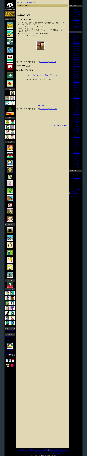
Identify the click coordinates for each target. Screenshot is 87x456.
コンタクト (10, 340)
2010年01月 (76, 91)
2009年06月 (76, 98)
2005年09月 (76, 153)
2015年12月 (76, 39)
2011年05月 (76, 76)
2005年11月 (76, 149)
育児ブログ (10, 350)
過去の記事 (72, 32)
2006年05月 (76, 146)
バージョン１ (10, 330)
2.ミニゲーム (77, 11)
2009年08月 (76, 96)
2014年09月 (76, 55)
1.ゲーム (75, 9)
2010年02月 (76, 89)
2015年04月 (76, 48)
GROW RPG (44, 450)
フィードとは (74, 193)
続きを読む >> (42, 105)
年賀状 (78, 21)
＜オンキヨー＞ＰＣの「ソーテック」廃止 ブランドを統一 (40, 75)
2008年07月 (76, 112)
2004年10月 (76, 158)
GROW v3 (52, 450)
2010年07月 (76, 87)
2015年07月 (76, 46)
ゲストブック (10, 338)
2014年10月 (76, 53)
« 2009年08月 (19, 2)
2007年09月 (76, 124)
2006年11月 (76, 137)
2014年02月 (76, 57)
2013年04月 (76, 62)
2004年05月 (76, 160)
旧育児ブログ (10, 353)
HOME (60, 453)
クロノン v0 (63, 451)
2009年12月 (76, 92)
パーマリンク (44, 62)
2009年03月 (76, 103)
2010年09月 (76, 83)
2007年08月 (76, 126)
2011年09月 (76, 75)
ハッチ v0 (47, 451)
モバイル (79, 14)
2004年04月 (76, 162)
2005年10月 (76, 151)
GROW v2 (59, 450)
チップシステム (45, 453)
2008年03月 (76, 119)
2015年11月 (76, 41)
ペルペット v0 (32, 451)
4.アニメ (75, 18)
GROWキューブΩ (23, 450)
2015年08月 (76, 44)
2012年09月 (76, 71)
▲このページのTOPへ (61, 125)
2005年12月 (76, 147)
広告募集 (36, 453)
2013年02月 (76, 66)
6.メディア (76, 25)
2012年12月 (76, 69)
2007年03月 (76, 131)
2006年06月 (76, 144)
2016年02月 (76, 36)
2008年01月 (76, 122)
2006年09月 (76, 138)
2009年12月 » (33, 2)
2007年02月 (76, 133)
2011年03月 (76, 78)
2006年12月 (76, 135)
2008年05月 (76, 115)
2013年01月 (76, 67)
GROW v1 (66, 450)
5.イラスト (76, 20)
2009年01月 (76, 106)
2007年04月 (76, 130)
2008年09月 (76, 108)
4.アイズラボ (77, 16)
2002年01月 (76, 167)
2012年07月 (76, 73)
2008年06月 (76, 114)
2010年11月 (76, 82)
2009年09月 (76, 94)
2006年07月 (76, 142)
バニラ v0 (40, 451)
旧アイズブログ (10, 336)
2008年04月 (76, 117)
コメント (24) (53, 109)
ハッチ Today (55, 451)
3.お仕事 (75, 13)
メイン (26, 2)
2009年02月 (76, 105)
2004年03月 (76, 163)
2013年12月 (76, 59)
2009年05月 (76, 99)
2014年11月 (76, 51)
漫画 (77, 23)
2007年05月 (76, 128)
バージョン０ (10, 332)
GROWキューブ (35, 450)
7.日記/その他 (77, 27)
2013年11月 (76, 60)
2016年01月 (76, 37)
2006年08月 (76, 140)
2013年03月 (76, 64)
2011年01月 (76, 80)
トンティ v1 (23, 451)
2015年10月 (76, 43)
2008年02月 (76, 121)
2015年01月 (76, 50)
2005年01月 (76, 156)
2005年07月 (76, 154)
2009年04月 (76, 101)
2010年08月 (76, 85)
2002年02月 (76, 165)
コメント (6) (52, 62)
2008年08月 (76, 110)
